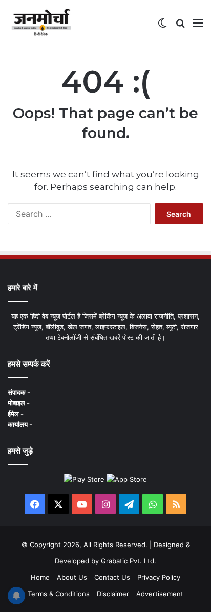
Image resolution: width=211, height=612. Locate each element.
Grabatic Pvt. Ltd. (128, 561)
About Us (72, 577)
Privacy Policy (158, 577)
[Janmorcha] (41, 22)
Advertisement (159, 594)
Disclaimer (113, 594)
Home (40, 577)
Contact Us (112, 577)
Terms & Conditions (59, 594)
